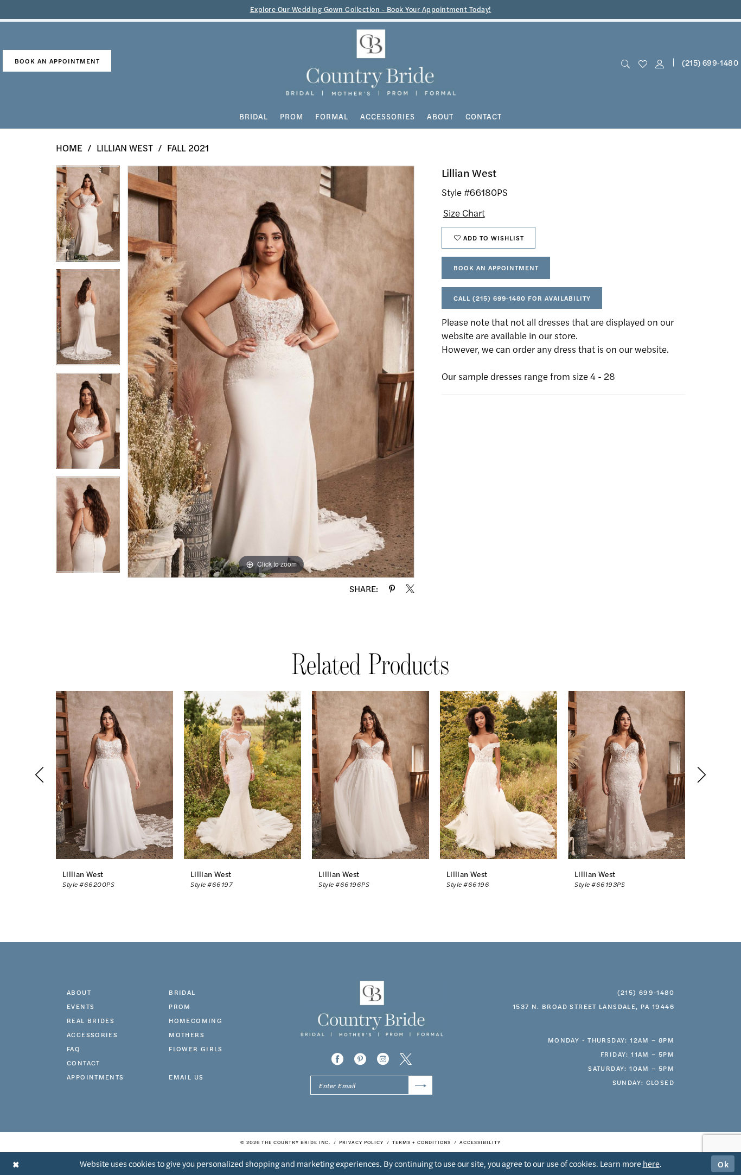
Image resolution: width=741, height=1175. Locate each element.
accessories (92, 1034)
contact (83, 1063)
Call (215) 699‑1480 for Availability (522, 298)
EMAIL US (186, 1077)
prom (180, 1006)
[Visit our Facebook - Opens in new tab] (337, 1059)
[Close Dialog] (16, 1163)
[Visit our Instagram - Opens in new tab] (383, 1059)
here (651, 1163)
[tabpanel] (88, 217)
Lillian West (125, 147)
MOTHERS (187, 1034)
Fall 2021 (188, 147)
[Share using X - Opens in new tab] (410, 589)
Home (69, 147)
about (79, 992)
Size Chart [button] (464, 212)
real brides (90, 1020)
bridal (182, 992)
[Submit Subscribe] (420, 1085)
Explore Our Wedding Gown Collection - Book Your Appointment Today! (370, 9)
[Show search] (625, 62)
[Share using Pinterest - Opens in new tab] (392, 589)
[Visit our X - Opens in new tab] (406, 1059)
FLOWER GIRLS (196, 1048)
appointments (95, 1077)
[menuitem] (57, 61)
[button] (659, 62)
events (80, 1006)
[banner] (370, 62)
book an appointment (57, 61)
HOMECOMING (195, 1020)
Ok (724, 1163)
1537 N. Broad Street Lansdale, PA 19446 (593, 1006)
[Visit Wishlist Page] (642, 62)
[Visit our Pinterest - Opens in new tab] (360, 1059)
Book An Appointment (496, 267)
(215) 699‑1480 (645, 992)
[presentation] (114, 775)
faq (73, 1048)
